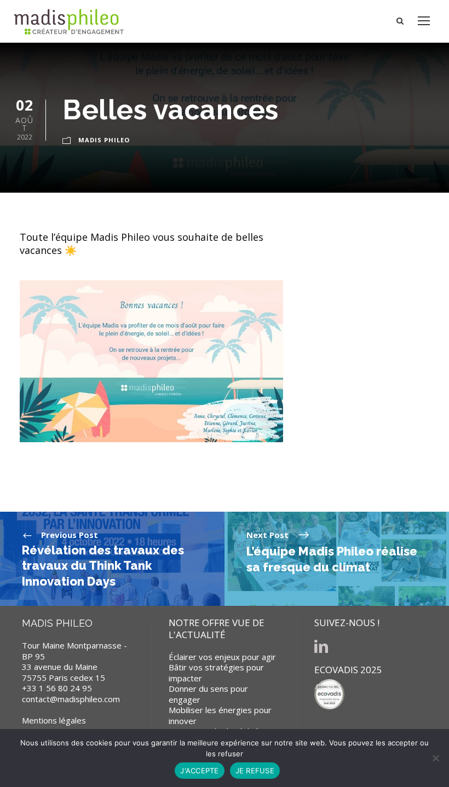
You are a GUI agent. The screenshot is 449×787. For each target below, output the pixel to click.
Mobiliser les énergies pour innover (220, 715)
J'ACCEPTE (199, 770)
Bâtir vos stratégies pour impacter (216, 673)
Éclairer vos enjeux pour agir (222, 656)
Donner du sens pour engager (208, 694)
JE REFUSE (254, 770)
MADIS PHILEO (104, 140)
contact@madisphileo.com (71, 698)
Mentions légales (54, 720)
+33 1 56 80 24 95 (57, 687)
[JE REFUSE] (435, 758)
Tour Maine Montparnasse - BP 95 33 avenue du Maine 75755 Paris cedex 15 (74, 661)
